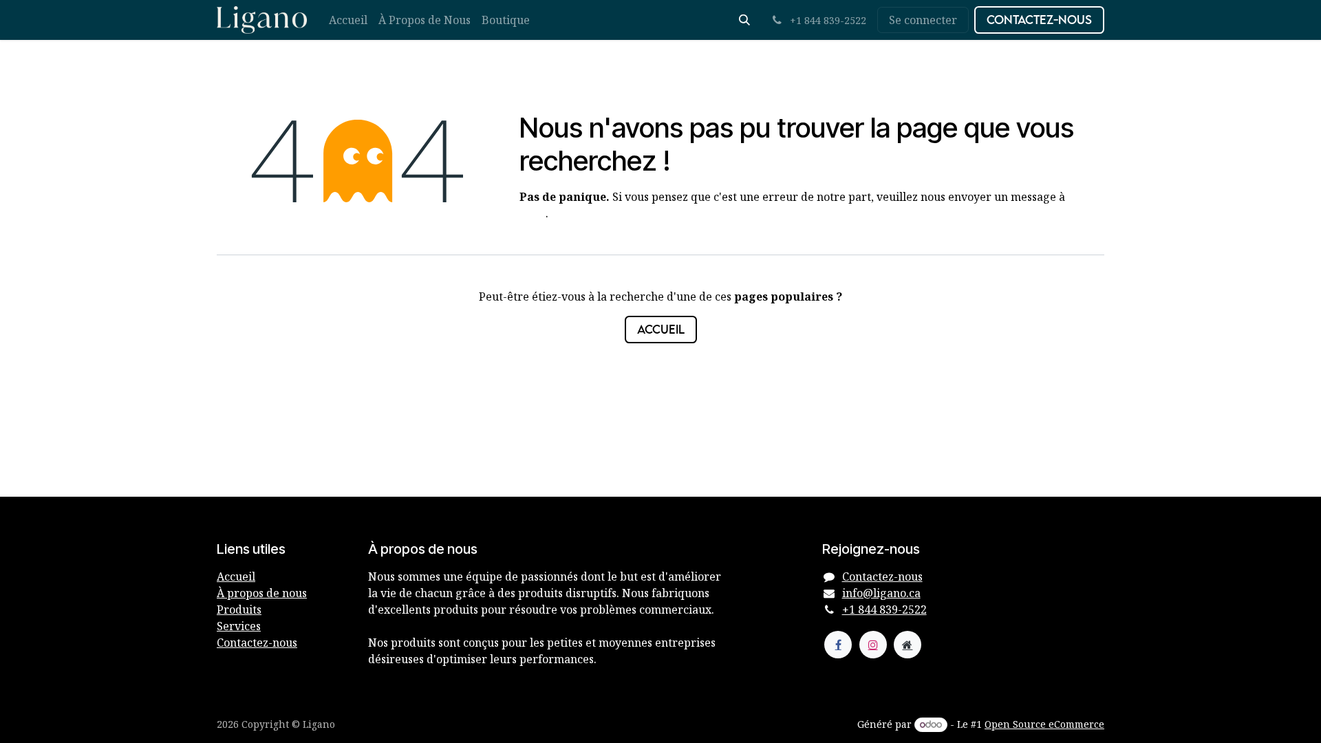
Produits (239, 609)
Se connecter (923, 20)
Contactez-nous (1039, 19)
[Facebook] (838, 644)
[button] (744, 20)
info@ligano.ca (881, 593)
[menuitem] (348, 20)
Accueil (661, 329)
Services (239, 626)
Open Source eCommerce (1044, 724)
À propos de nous (262, 593)
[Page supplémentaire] (907, 644)
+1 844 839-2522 (884, 609)
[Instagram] (873, 644)
